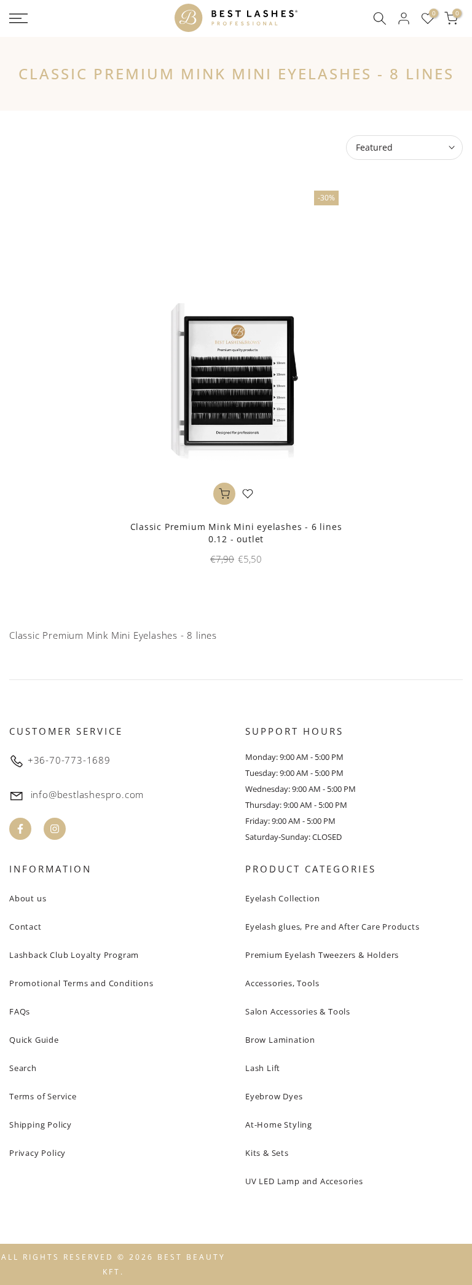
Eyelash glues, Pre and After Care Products (332, 926)
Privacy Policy (37, 1152)
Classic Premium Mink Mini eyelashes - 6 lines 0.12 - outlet (236, 533)
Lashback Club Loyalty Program (74, 954)
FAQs (19, 1011)
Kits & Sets (267, 1152)
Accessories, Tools (282, 983)
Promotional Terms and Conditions (81, 983)
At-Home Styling (278, 1124)
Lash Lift (262, 1067)
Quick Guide (34, 1039)
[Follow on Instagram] (55, 829)
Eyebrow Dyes (274, 1096)
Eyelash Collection (282, 898)
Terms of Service (43, 1096)
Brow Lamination (280, 1039)
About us (27, 898)
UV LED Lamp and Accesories (304, 1181)
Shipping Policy (40, 1124)
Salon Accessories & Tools (297, 1011)
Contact (25, 926)
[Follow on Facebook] (20, 829)
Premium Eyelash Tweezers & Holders (322, 954)
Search (23, 1067)
